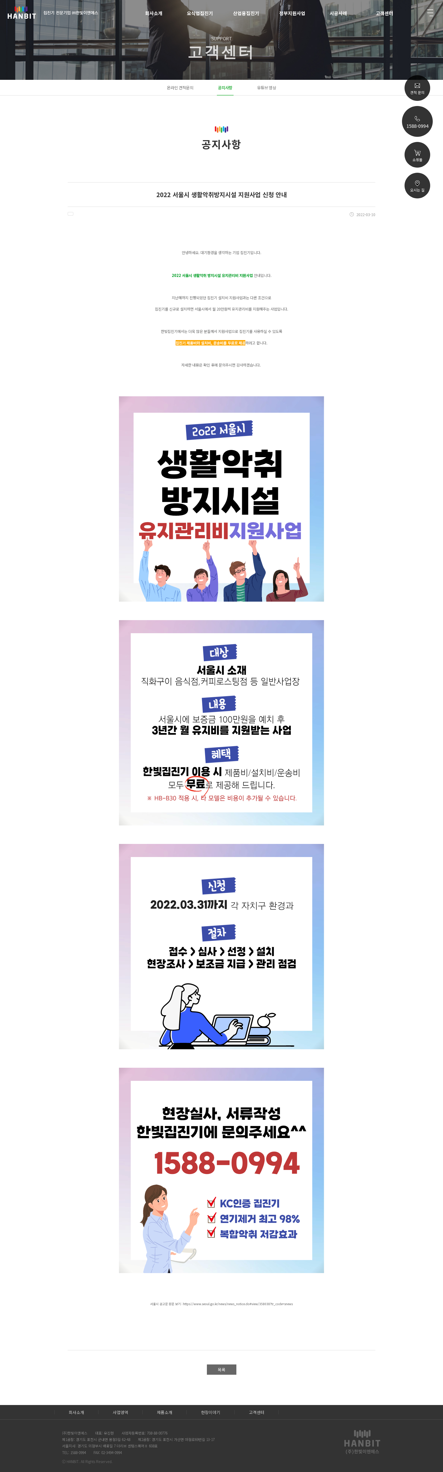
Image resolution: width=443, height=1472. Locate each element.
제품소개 (164, 1412)
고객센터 (384, 13)
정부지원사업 (292, 13)
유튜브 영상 (266, 87)
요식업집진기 (200, 13)
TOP (417, 257)
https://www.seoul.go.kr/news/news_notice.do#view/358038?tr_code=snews (238, 1304)
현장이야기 (210, 1412)
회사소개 (154, 13)
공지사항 (225, 87)
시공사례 (338, 13)
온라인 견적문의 (180, 87)
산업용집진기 (246, 13)
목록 (221, 1370)
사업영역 (120, 1412)
